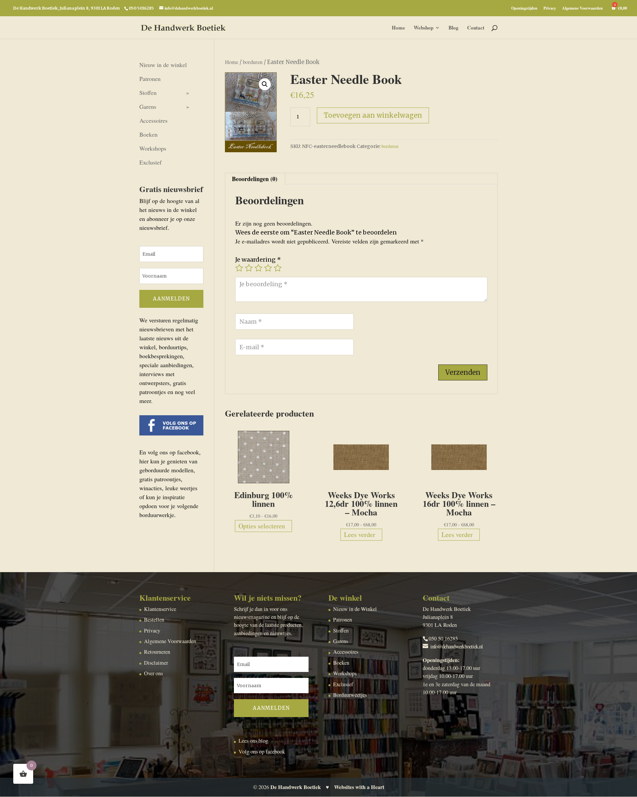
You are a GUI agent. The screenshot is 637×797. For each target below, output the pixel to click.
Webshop (423, 28)
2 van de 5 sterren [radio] (249, 268)
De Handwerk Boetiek (295, 787)
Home (398, 28)
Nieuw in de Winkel (355, 609)
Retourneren (157, 651)
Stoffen (148, 93)
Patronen (150, 79)
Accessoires (153, 120)
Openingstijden (524, 8)
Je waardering (258, 259)
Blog (454, 28)
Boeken (148, 134)
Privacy (549, 8)
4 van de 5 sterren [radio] (268, 268)
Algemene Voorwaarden (582, 8)
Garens (147, 106)
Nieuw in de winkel (163, 65)
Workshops (152, 148)
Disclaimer (156, 662)
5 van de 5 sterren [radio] (278, 268)
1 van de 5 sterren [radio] (239, 268)
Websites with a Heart (359, 787)
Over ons (153, 673)
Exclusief (150, 162)
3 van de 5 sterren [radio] (258, 268)
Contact (475, 28)
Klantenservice (160, 609)
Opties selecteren (262, 525)
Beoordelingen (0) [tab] (254, 178)
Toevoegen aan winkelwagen (373, 115)
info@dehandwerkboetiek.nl (456, 646)
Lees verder (359, 534)
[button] (265, 84)
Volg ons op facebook (262, 751)
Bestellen (154, 619)
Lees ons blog (253, 740)
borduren (252, 62)
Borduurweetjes (350, 694)
